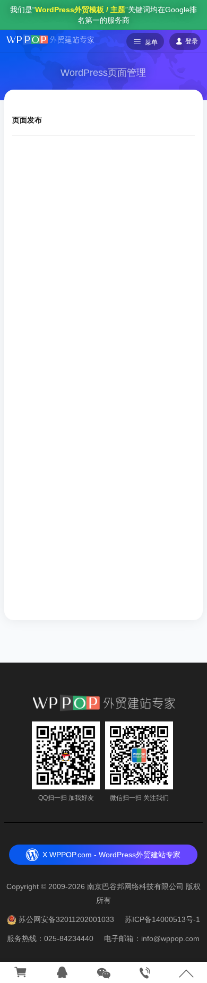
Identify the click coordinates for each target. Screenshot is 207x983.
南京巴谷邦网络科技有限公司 (135, 886)
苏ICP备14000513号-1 (162, 919)
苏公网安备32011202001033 (66, 919)
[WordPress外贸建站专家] (50, 38)
